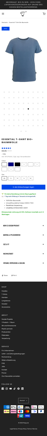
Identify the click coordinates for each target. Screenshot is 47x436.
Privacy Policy (22, 429)
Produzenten (6, 332)
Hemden (5, 297)
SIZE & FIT (6, 244)
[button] (23, 58)
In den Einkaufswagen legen (23, 187)
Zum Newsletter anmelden (11, 376)
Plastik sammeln (7, 329)
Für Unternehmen (8, 351)
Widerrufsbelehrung (8, 360)
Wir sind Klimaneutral (9, 326)
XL (30, 178)
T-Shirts (4, 294)
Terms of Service (32, 429)
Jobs (3, 366)
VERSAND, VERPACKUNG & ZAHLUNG (14, 263)
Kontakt (4, 370)
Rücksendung (6, 357)
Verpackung (6, 338)
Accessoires (6, 307)
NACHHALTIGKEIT (8, 253)
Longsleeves (6, 301)
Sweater (4, 304)
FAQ (3, 363)
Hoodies (4, 291)
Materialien (5, 335)
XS (4, 178)
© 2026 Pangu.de (23, 423)
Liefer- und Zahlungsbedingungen (13, 354)
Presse (4, 373)
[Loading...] (23, 58)
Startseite (5, 22)
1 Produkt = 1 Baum (8, 322)
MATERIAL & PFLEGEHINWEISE (11, 235)
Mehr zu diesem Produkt (11, 225)
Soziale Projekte (7, 319)
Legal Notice (13, 429)
